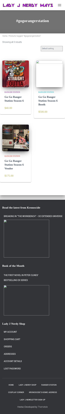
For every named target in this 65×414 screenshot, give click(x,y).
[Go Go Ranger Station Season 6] (15, 73)
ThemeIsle (43, 407)
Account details (13, 361)
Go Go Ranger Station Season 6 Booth (48, 100)
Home (4, 36)
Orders (8, 346)
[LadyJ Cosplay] (29, 5)
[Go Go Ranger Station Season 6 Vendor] (15, 138)
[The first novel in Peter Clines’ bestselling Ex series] (26, 300)
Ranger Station (12, 92)
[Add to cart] (24, 108)
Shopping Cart (12, 339)
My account (10, 332)
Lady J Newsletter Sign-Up (32, 400)
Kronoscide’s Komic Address (43, 392)
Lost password (12, 368)
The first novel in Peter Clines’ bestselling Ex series (21, 278)
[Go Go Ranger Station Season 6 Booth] (49, 73)
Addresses (10, 354)
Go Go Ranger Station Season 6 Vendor (14, 164)
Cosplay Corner (16, 392)
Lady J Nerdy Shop (27, 385)
